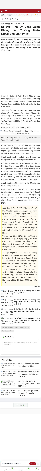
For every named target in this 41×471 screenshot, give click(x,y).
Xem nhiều (14, 15)
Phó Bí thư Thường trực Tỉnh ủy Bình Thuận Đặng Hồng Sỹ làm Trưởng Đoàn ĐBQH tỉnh (27, 320)
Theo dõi (33, 463)
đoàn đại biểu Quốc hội (22, 327)
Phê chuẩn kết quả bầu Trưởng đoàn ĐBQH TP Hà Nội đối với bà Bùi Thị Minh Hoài (27, 302)
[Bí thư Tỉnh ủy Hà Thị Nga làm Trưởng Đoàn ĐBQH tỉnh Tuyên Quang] (7, 311)
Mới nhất (5, 15)
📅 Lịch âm (30, 15)
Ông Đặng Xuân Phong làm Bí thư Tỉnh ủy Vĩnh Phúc (27, 292)
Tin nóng (15, 19)
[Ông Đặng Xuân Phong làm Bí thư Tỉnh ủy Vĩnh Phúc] (7, 293)
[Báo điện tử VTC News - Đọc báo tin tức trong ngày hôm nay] (12, 11)
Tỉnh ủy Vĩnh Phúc (7, 331)
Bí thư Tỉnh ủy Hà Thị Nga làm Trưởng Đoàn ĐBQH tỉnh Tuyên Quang (27, 310)
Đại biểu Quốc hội (7, 327)
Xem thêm (20, 405)
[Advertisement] (20, 72)
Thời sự (7, 19)
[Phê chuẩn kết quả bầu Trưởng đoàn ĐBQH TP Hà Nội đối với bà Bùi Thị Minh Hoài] (7, 302)
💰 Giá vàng (21, 15)
